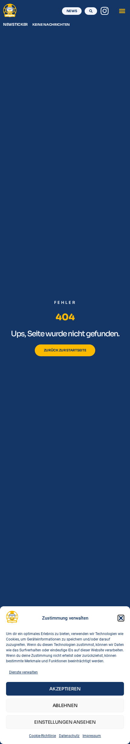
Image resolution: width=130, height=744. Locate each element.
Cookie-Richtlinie (42, 736)
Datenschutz (69, 736)
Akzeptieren (65, 689)
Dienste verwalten (23, 672)
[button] (121, 618)
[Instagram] (104, 10)
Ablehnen (65, 705)
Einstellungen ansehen (65, 722)
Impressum (92, 736)
